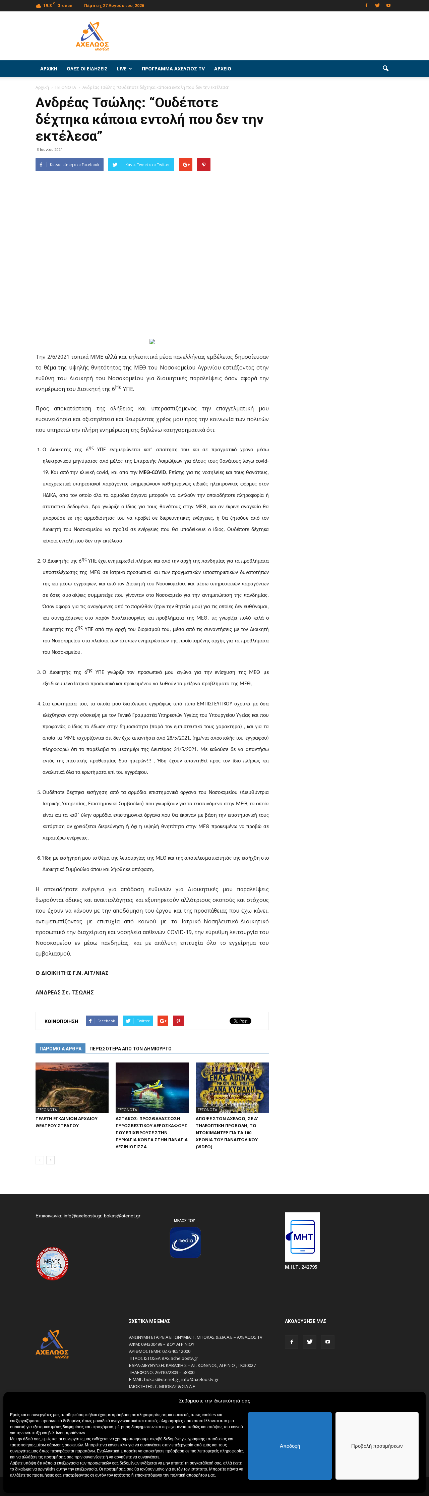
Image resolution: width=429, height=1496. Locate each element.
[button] (385, 69)
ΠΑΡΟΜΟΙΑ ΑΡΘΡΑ (60, 1048)
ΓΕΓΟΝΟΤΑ (47, 1109)
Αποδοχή (290, 1446)
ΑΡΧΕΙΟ (222, 68)
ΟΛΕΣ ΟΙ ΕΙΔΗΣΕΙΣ (87, 68)
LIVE (122, 68)
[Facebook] (366, 5)
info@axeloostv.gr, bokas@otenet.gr (102, 1215)
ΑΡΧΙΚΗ (48, 68)
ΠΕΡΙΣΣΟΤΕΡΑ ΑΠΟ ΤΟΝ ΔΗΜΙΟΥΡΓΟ (130, 1048)
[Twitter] (377, 5)
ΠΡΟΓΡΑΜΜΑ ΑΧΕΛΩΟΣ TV (173, 68)
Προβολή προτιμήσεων (377, 1446)
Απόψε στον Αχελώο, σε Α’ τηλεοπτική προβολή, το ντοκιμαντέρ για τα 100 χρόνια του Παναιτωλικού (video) (227, 1132)
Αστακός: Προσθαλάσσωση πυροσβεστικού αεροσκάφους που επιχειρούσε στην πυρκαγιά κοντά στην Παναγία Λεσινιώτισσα (152, 1132)
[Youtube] (388, 5)
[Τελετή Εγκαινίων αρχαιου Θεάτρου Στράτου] (72, 1087)
